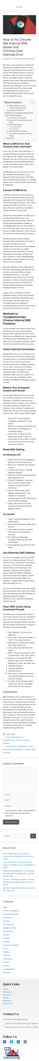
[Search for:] (16, 836)
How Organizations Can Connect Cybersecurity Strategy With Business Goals (18, 856)
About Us (6, 995)
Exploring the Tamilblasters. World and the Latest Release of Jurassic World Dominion (19, 749)
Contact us (7, 992)
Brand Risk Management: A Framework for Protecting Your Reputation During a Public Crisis (18, 873)
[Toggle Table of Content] (31, 102)
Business (6, 921)
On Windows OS (16, 127)
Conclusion (10, 138)
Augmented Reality (10, 914)
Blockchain (7, 918)
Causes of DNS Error (17, 110)
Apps (5, 907)
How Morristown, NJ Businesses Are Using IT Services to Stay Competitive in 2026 (19, 864)
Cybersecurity (8, 924)
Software (6, 955)
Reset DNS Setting (15, 124)
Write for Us (7, 1003)
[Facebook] (4, 1041)
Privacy (6, 998)
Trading (6, 966)
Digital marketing (9, 928)
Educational (7, 931)
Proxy (5, 948)
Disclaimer (7, 1001)
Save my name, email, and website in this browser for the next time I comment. (20, 813)
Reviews (6, 952)
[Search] (33, 836)
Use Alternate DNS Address (18, 131)
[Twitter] (11, 1041)
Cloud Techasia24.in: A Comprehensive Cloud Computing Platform (16, 740)
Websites (6, 973)
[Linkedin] (18, 1041)
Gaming (6, 942)
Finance (6, 935)
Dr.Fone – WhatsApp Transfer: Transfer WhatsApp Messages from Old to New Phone (18, 882)
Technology (10, 734)
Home (5, 989)
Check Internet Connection (17, 118)
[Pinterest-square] (25, 1041)
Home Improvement (11, 945)
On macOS (15, 129)
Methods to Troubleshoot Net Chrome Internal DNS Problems (19, 114)
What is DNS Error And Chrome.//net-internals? (17, 107)
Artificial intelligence (11, 911)
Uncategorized (9, 969)
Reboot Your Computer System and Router (20, 121)
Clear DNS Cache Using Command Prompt (20, 135)
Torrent (6, 962)
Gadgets (6, 938)
